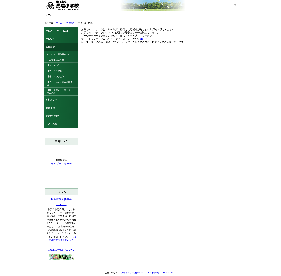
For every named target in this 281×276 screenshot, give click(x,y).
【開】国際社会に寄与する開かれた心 (60, 91)
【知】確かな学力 (55, 65)
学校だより (51, 99)
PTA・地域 (51, 123)
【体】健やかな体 (55, 76)
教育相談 (50, 107)
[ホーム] (120, 5)
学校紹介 (50, 39)
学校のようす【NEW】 (57, 31)
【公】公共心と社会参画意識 (60, 83)
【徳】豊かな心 (54, 71)
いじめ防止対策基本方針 (58, 54)
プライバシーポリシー (132, 272)
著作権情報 (153, 272)
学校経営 (70, 23)
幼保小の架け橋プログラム (61, 250)
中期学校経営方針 (55, 59)
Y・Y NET (61, 204)
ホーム (49, 14)
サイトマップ (169, 272)
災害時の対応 (52, 115)
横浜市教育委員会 (61, 199)
